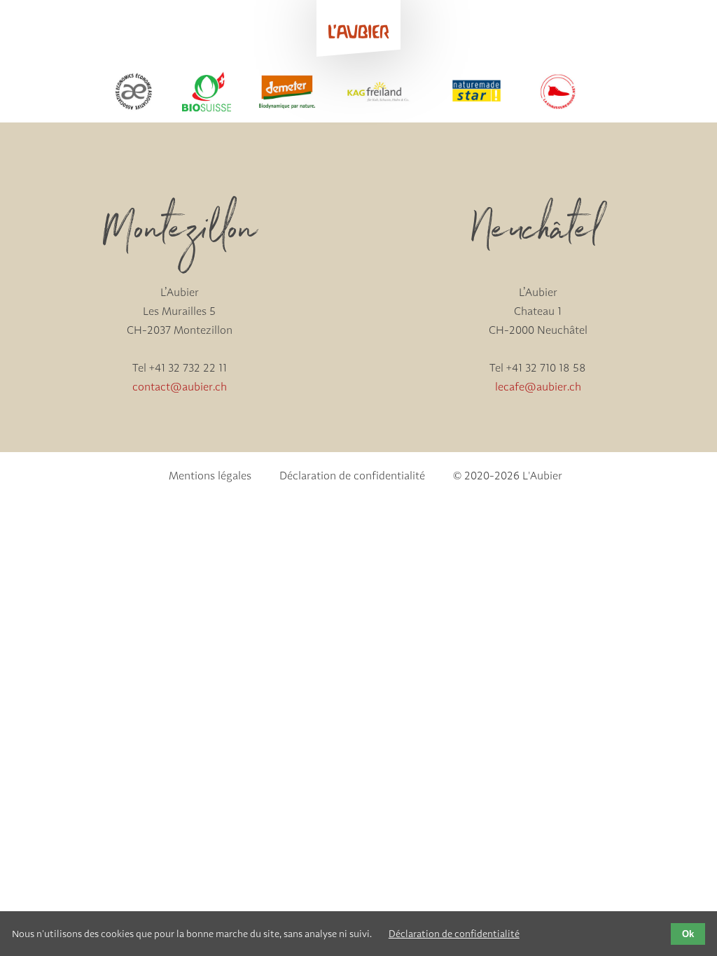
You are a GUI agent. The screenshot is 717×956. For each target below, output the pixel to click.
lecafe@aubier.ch (538, 386)
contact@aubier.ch (179, 386)
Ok (688, 934)
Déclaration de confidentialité (454, 933)
